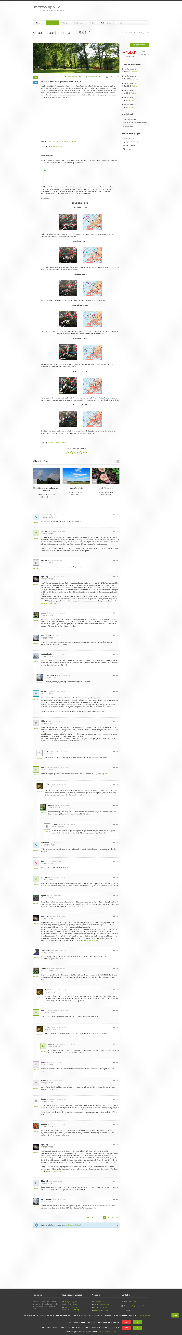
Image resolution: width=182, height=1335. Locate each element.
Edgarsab (44, 1181)
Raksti (52, 23)
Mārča (133, 100)
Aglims (43, 896)
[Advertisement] (110, 10)
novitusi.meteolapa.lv (48, 603)
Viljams (44, 691)
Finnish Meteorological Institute (67, 142)
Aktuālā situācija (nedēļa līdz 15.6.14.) (61, 81)
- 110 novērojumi (64, 751)
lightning (44, 577)
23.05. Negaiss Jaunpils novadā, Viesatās (46, 489)
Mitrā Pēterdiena (106, 488)
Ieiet (120, 23)
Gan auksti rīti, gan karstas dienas (135, 123)
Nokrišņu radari (98, 1302)
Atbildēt (36, 522)
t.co (106, 774)
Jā (137, 1322)
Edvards (44, 560)
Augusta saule (128, 126)
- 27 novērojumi (56, 861)
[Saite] (46, 476)
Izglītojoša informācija (131, 142)
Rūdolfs (44, 721)
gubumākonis (46, 654)
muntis (43, 767)
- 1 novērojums (61, 636)
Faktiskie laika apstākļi (101, 1305)
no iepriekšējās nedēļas (58, 443)
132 (82, 76)
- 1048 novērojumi (60, 950)
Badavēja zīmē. (76, 488)
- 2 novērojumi (58, 515)
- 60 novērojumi (56, 560)
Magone (44, 1124)
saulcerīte (45, 515)
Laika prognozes (142, 32)
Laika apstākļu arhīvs (100, 1310)
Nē (126, 1322)
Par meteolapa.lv (129, 145)
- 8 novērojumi (63, 784)
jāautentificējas (73, 1225)
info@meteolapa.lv (137, 1306)
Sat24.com (51, 142)
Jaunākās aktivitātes (131, 64)
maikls (43, 1062)
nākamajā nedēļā (56, 146)
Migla (71, 492)
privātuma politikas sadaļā (106, 1332)
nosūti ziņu (135, 1302)
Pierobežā (45, 950)
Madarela (41, 495)
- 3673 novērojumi (59, 577)
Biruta (47, 751)
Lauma (43, 613)
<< (88, 1217)
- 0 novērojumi (62, 531)
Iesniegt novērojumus (139, 45)
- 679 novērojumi (61, 691)
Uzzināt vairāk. (144, 1315)
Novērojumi (78, 23)
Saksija (44, 861)
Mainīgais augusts (130, 69)
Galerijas (64, 23)
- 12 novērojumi (56, 721)
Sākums (39, 23)
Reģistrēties (106, 23)
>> (117, 1217)
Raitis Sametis (92, 76)
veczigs (44, 531)
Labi (175, 1315)
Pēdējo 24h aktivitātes (101, 1307)
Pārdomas (126, 149)
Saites (92, 23)
